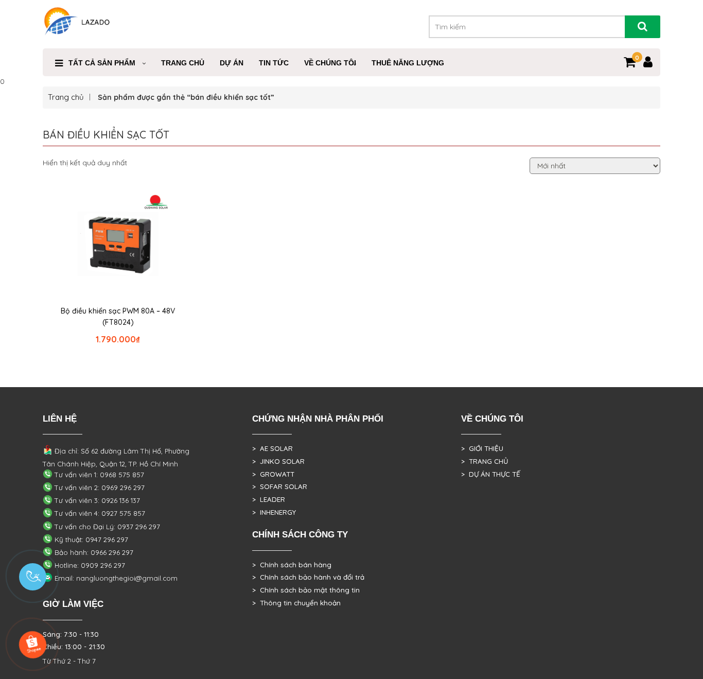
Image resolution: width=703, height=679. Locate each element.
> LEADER (268, 499)
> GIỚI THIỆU (482, 448)
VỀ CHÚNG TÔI (330, 63)
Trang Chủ (182, 63)
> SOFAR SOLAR (279, 486)
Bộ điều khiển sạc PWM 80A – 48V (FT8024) (118, 316)
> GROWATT (273, 474)
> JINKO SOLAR (278, 461)
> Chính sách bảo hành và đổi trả (308, 577)
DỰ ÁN (231, 63)
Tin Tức (274, 63)
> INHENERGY (274, 512)
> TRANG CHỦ (484, 461)
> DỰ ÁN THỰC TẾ (490, 474)
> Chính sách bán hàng (291, 565)
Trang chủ (66, 97)
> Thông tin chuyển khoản (296, 603)
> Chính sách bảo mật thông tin (306, 590)
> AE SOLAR (272, 448)
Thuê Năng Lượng (408, 63)
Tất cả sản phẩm (101, 63)
